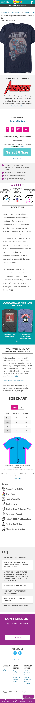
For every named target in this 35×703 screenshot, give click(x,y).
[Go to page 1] (16, 341)
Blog (14, 671)
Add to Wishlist (17, 159)
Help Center (27, 671)
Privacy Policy (17, 677)
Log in (4, 669)
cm (21, 407)
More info (14, 376)
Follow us (17, 649)
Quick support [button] (28, 697)
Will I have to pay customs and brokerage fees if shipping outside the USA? (16, 565)
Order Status (27, 673)
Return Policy (27, 679)
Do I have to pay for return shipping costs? (15, 592)
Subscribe (17, 637)
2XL (19, 129)
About (15, 673)
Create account (7, 671)
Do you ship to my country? (15, 557)
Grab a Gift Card (17, 660)
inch (15, 407)
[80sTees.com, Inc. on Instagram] (20, 653)
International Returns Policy (13, 381)
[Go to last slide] (3, 325)
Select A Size (17, 152)
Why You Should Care (17, 106)
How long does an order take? (16, 606)
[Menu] (2, 2)
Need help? (17, 478)
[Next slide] (31, 325)
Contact (15, 675)
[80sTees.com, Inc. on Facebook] (15, 653)
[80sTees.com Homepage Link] (17, 3)
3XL (26, 129)
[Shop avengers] (17, 94)
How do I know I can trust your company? (14, 599)
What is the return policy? (15, 586)
